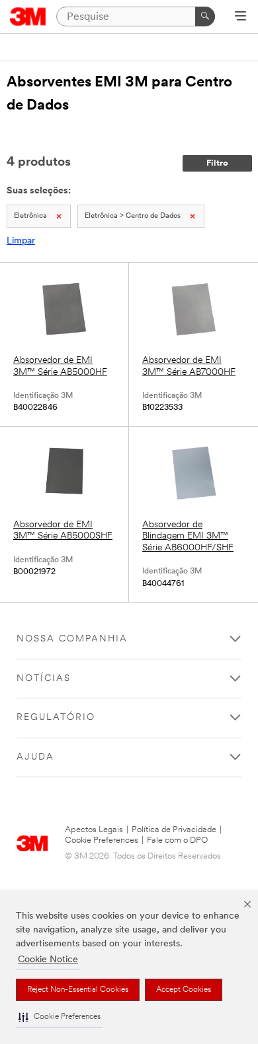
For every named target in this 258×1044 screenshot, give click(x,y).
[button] (59, 1017)
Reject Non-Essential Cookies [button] (77, 990)
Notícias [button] (44, 679)
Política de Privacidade (174, 830)
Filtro (217, 163)
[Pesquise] (205, 16)
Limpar (21, 241)
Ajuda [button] (35, 757)
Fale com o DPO (177, 840)
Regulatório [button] (56, 718)
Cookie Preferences (101, 840)
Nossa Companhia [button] (72, 639)
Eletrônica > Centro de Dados (133, 216)
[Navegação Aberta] (240, 17)
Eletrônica (30, 216)
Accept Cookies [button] (183, 990)
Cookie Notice (48, 960)
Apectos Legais (94, 830)
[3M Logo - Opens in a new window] (28, 16)
